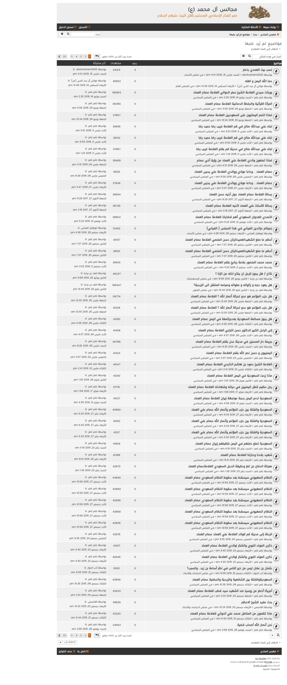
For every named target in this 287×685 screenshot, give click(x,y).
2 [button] (85, 56)
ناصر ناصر (258, 97)
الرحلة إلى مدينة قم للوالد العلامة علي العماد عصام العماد (234, 534)
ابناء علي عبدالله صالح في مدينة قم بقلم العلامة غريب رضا (234, 149)
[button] (97, 56)
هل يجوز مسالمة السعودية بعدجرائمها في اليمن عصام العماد (232, 319)
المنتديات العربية (260, 665)
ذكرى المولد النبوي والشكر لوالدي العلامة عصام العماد (236, 545)
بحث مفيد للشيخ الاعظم (256, 602)
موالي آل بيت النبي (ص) (250, 86)
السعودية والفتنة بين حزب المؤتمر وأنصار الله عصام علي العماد (231, 409)
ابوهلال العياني (255, 233)
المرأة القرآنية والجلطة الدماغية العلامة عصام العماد (238, 103)
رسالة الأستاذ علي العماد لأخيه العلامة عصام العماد (238, 205)
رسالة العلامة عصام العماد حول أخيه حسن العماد (240, 194)
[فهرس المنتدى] (259, 12)
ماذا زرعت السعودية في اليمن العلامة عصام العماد (239, 375)
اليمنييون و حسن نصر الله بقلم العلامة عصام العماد (239, 353)
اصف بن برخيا (256, 278)
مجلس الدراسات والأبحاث (195, 573)
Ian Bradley (261, 658)
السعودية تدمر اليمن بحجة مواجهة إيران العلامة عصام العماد (233, 398)
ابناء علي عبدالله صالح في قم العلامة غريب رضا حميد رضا (235, 126)
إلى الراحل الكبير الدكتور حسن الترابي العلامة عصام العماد (235, 330)
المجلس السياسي (202, 97)
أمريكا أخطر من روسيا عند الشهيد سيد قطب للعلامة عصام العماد (230, 591)
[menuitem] (252, 27)
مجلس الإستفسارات (197, 278)
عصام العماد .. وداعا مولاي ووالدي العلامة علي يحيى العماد (233, 171)
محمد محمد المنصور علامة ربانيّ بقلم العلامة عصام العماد (234, 262)
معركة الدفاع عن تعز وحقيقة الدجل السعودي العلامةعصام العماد (230, 466)
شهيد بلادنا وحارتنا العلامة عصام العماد (246, 455)
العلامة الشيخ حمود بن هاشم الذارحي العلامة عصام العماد (234, 364)
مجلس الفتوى (200, 290)
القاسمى (258, 607)
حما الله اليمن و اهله (258, 81)
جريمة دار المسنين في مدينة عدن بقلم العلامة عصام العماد (233, 341)
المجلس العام (182, 86)
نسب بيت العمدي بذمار (257, 69)
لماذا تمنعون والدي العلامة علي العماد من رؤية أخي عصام (234, 160)
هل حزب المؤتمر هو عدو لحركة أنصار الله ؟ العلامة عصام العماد (231, 296)
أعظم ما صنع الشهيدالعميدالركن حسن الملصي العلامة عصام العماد (228, 239)
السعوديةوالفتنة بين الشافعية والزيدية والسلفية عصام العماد (232, 579)
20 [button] (64, 56)
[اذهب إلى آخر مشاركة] (73, 69)
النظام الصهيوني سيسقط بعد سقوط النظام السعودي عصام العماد (228, 477)
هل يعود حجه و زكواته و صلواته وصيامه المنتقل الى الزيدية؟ (233, 285)
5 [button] (72, 56)
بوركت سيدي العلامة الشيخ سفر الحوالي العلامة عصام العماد (232, 92)
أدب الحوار (258, 573)
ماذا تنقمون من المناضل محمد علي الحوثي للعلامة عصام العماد (231, 613)
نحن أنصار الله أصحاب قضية (254, 625)
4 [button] (76, 56)
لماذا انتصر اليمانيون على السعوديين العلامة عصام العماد (235, 115)
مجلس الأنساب (191, 74)
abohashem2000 (252, 74)
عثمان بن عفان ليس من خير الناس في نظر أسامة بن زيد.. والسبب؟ (229, 568)
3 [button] (81, 56)
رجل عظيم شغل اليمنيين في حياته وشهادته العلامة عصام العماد (230, 387)
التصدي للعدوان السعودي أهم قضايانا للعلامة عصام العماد (233, 217)
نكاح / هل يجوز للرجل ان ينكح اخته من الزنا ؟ (243, 273)
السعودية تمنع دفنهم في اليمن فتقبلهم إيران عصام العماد (233, 443)
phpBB (269, 662)
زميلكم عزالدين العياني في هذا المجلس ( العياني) (239, 228)
